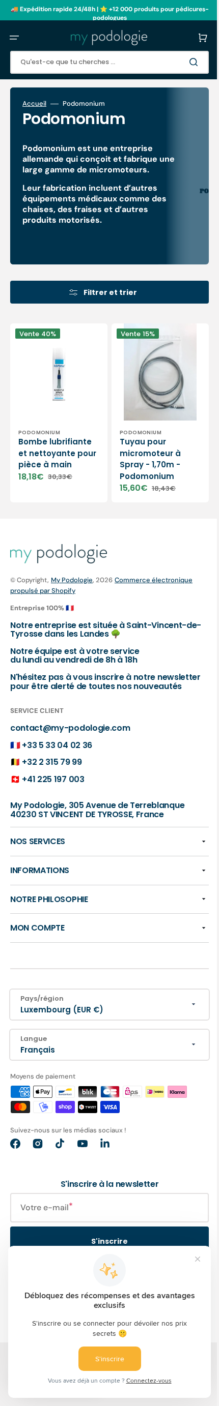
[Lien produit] (55, 409)
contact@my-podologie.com (70, 729)
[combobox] (102, 62)
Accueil (34, 104)
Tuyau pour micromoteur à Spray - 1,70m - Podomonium (142, 451)
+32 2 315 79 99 (51, 763)
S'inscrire (102, 1243)
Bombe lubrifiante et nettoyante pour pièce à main (55, 451)
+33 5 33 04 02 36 (57, 746)
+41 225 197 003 (53, 780)
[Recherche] (180, 62)
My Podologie (72, 572)
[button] (14, 37)
